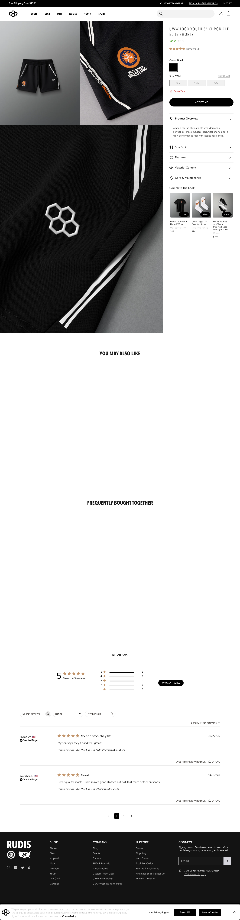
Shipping (141, 853)
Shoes (53, 848)
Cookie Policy (69, 916)
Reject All (184, 912)
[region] (120, 912)
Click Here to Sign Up (195, 874)
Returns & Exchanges (147, 868)
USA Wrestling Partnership (107, 883)
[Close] (234, 912)
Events (96, 853)
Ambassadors (100, 868)
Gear (52, 853)
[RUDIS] (17, 14)
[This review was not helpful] (216, 762)
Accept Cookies (210, 912)
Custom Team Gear (103, 873)
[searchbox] (32, 714)
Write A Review (171, 683)
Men (52, 863)
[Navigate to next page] (131, 816)
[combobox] (186, 14)
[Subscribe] (227, 861)
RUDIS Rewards (101, 863)
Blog (95, 848)
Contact (140, 848)
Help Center (142, 858)
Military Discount (145, 878)
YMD (200, 82)
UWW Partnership (103, 878)
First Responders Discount (150, 873)
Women (54, 868)
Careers (97, 858)
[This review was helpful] (210, 762)
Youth (53, 873)
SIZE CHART (224, 76)
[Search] (163, 14)
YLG (219, 82)
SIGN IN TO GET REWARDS (203, 3)
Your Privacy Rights (159, 912)
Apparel (54, 858)
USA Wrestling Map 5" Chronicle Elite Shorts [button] (97, 789)
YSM (181, 82)
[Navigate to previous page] (108, 816)
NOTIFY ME (201, 102)
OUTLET (227, 3)
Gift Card (55, 878)
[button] (34, 14)
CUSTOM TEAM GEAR (171, 3)
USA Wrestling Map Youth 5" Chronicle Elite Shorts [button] (100, 750)
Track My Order (144, 863)
